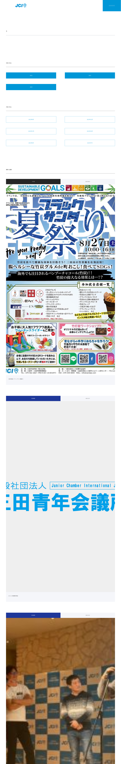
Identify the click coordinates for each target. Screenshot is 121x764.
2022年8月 (31, 119)
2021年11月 (31, 131)
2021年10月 (90, 131)
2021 (90, 75)
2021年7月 (90, 143)
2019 (31, 87)
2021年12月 (90, 119)
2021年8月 (31, 143)
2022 (31, 75)
